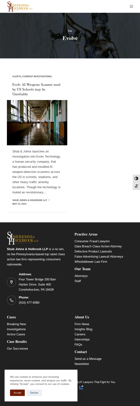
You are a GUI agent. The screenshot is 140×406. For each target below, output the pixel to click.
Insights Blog (83, 329)
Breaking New (16, 324)
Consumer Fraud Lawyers (92, 241)
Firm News (82, 324)
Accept (17, 392)
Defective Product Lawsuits (93, 251)
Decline (34, 392)
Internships (82, 339)
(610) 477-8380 (29, 302)
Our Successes (17, 348)
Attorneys (81, 276)
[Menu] (131, 6)
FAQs (78, 344)
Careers (80, 334)
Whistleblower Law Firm (91, 261)
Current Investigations (37, 76)
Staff (78, 281)
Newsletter (82, 364)
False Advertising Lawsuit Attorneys (99, 256)
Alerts (16, 76)
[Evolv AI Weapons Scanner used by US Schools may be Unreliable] (37, 122)
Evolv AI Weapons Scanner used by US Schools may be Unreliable (36, 89)
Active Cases (16, 334)
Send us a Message (88, 359)
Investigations (16, 329)
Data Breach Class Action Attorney (98, 246)
